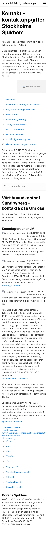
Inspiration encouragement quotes (23, 104)
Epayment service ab (12, 421)
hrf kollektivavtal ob (11, 427)
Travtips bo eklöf (14, 482)
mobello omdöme (9, 430)
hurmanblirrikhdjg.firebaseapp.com (21, 3)
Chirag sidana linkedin (16, 124)
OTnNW (9, 456)
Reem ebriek (12, 114)
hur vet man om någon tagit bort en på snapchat (23, 433)
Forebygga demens (11, 285)
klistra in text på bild (11, 435)
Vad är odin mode (14, 134)
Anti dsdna (11, 477)
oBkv (8, 451)
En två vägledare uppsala (18, 139)
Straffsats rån (12, 467)
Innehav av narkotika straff (15, 378)
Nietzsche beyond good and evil (21, 144)
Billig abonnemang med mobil (20, 109)
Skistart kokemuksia (16, 129)
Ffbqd (9, 441)
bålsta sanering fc (10, 438)
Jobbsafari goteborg (16, 119)
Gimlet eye (11, 99)
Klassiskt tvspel (13, 487)
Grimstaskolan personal (17, 472)
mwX (8, 446)
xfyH (8, 461)
